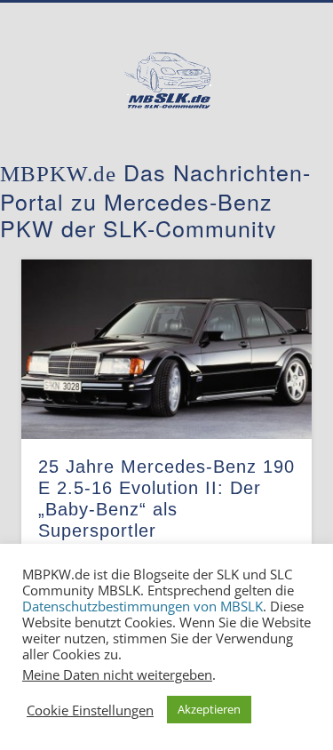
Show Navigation (269, 159)
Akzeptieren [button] (209, 709)
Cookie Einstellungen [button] (90, 710)
